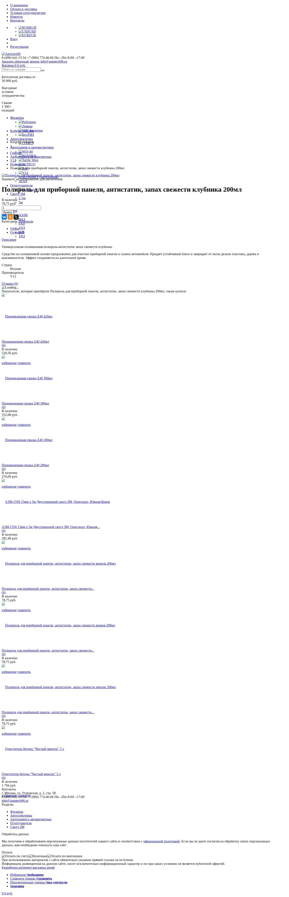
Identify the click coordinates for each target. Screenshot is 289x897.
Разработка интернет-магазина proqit (28, 867)
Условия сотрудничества (27, 13)
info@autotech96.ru (53, 61)
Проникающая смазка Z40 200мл (25, 465)
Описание (9, 239)
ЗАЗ (22, 228)
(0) (4, 345)
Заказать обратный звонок (21, 61)
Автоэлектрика (21, 139)
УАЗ (22, 236)
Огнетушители (21, 823)
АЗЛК (23, 215)
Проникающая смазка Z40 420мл (25, 341)
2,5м (22, 198)
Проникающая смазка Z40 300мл (25, 403)
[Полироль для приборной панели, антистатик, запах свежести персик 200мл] (59, 687)
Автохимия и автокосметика (32, 147)
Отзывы (17, 232)
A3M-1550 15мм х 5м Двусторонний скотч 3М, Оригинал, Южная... (51, 527)
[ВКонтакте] (4, 217)
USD (32, 31)
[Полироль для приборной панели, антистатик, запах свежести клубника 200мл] (60, 175)
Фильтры (17, 118)
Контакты (17, 20)
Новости (16, 16)
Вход (13, 39)
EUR (32, 35)
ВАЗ (22, 219)
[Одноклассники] (10, 217)
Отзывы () (10, 283)
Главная (16, 153)
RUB (32, 27)
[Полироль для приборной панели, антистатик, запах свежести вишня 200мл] (58, 625)
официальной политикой (161, 841)
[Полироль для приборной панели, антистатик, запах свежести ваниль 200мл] (59, 563)
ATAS (23, 181)
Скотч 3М (17, 194)
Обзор (14, 228)
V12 (13, 160)
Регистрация (19, 46)
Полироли (17, 164)
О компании (19, 5)
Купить (7, 212)
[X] (16, 217)
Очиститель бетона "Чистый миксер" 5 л (31, 774)
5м (21, 202)
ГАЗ (22, 223)
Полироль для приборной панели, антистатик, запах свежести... (48, 588)
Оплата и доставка (23, 9)
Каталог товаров (22, 131)
